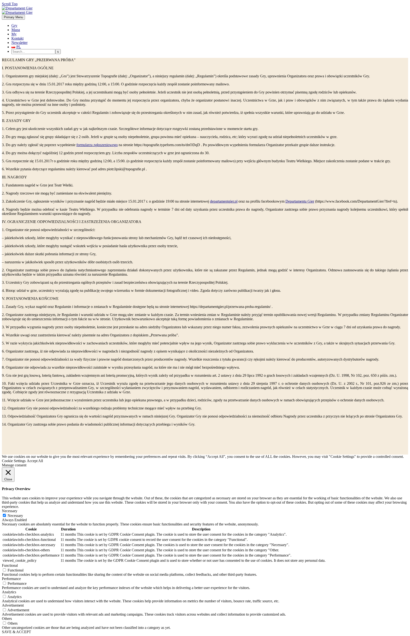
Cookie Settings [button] (14, 461)
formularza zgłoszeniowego (97, 145)
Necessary (15, 516)
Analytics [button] (9, 592)
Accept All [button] (35, 461)
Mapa (15, 30)
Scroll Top (10, 4)
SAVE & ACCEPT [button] (16, 632)
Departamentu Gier (299, 201)
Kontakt (17, 38)
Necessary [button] (9, 511)
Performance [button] (11, 579)
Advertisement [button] (13, 605)
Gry (14, 25)
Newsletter (19, 43)
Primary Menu (13, 17)
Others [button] (7, 619)
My (14, 34)
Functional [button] (10, 565)
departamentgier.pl (224, 201)
